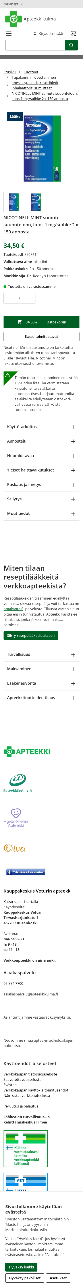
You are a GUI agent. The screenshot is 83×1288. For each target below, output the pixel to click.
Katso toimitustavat (41, 336)
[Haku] (71, 45)
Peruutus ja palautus (21, 1106)
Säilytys (14, 499)
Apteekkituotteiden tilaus (31, 697)
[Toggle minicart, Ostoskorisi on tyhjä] (74, 34)
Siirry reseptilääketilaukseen (31, 635)
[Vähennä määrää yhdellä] (9, 298)
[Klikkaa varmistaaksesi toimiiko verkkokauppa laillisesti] (41, 1148)
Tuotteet (31, 72)
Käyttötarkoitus (22, 426)
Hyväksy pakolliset (25, 1278)
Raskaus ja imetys (24, 484)
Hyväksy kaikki (21, 1267)
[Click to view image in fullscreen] (41, 148)
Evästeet (11, 1084)
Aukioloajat (11, 4)
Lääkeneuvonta (21, 683)
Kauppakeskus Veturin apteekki (38, 891)
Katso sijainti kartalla (21, 901)
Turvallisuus (18, 654)
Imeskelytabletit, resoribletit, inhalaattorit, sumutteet (35, 85)
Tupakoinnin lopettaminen (34, 77)
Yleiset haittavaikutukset (30, 470)
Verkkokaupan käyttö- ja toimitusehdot (36, 1090)
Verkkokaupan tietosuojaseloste (30, 1074)
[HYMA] (41, 818)
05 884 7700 (13, 983)
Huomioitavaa (20, 455)
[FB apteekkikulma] (41, 872)
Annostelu (16, 441)
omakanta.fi (13, 608)
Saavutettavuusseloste (22, 1079)
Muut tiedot (18, 513)
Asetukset (58, 1278)
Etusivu (10, 72)
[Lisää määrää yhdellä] (30, 298)
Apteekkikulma (40, 19)
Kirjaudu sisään (51, 33)
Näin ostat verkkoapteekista (27, 1095)
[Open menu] (8, 33)
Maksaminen (19, 668)
